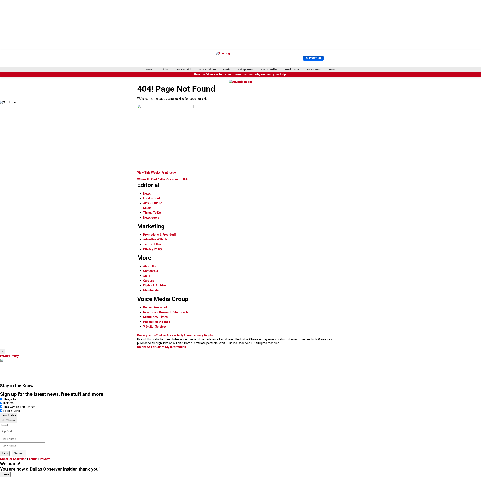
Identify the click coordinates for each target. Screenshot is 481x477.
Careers (148, 280)
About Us (149, 266)
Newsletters (314, 69)
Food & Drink (184, 69)
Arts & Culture (207, 69)
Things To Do (245, 69)
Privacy (142, 335)
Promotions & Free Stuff (159, 234)
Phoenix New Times (156, 322)
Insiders (8, 403)
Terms (151, 335)
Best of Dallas (269, 69)
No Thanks (9, 420)
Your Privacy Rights (200, 335)
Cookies (161, 335)
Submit (19, 453)
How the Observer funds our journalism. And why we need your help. (240, 74)
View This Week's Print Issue (156, 172)
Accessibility (175, 335)
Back (5, 453)
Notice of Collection (13, 459)
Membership (151, 290)
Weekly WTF (292, 69)
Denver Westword (155, 307)
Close (5, 474)
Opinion (164, 69)
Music (226, 69)
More (332, 69)
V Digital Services (155, 326)
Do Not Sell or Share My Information (161, 347)
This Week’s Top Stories (19, 407)
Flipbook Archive (154, 285)
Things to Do (11, 399)
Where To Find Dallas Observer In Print (163, 179)
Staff (146, 276)
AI (185, 335)
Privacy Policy (152, 249)
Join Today (9, 415)
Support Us (313, 58)
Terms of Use (152, 244)
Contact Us (150, 271)
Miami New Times (155, 317)
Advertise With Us (155, 239)
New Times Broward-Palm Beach (165, 312)
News (149, 69)
